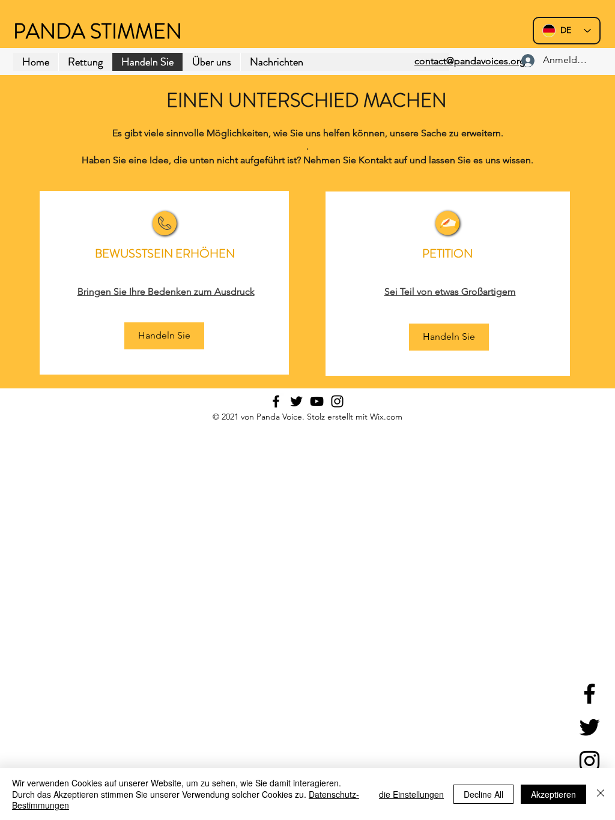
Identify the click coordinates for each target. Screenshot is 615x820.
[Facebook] (589, 693)
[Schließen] (600, 793)
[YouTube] (317, 401)
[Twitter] (589, 727)
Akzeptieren (553, 794)
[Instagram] (589, 760)
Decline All (483, 794)
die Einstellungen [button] (411, 794)
